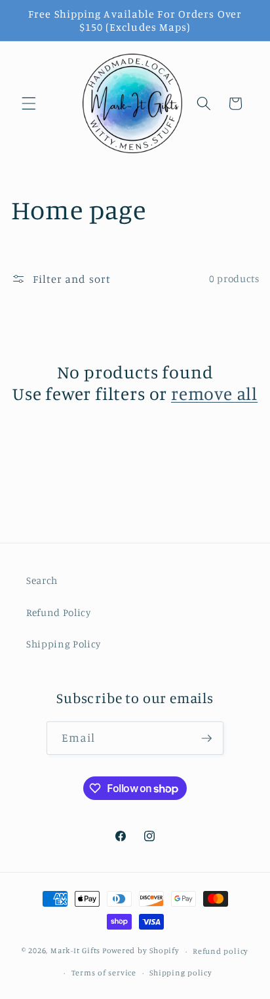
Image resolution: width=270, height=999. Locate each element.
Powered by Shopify (141, 951)
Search (42, 580)
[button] (29, 103)
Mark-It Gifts (75, 951)
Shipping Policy (63, 644)
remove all (214, 393)
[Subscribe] (206, 738)
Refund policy (220, 951)
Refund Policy (58, 612)
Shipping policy (180, 972)
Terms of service (103, 972)
